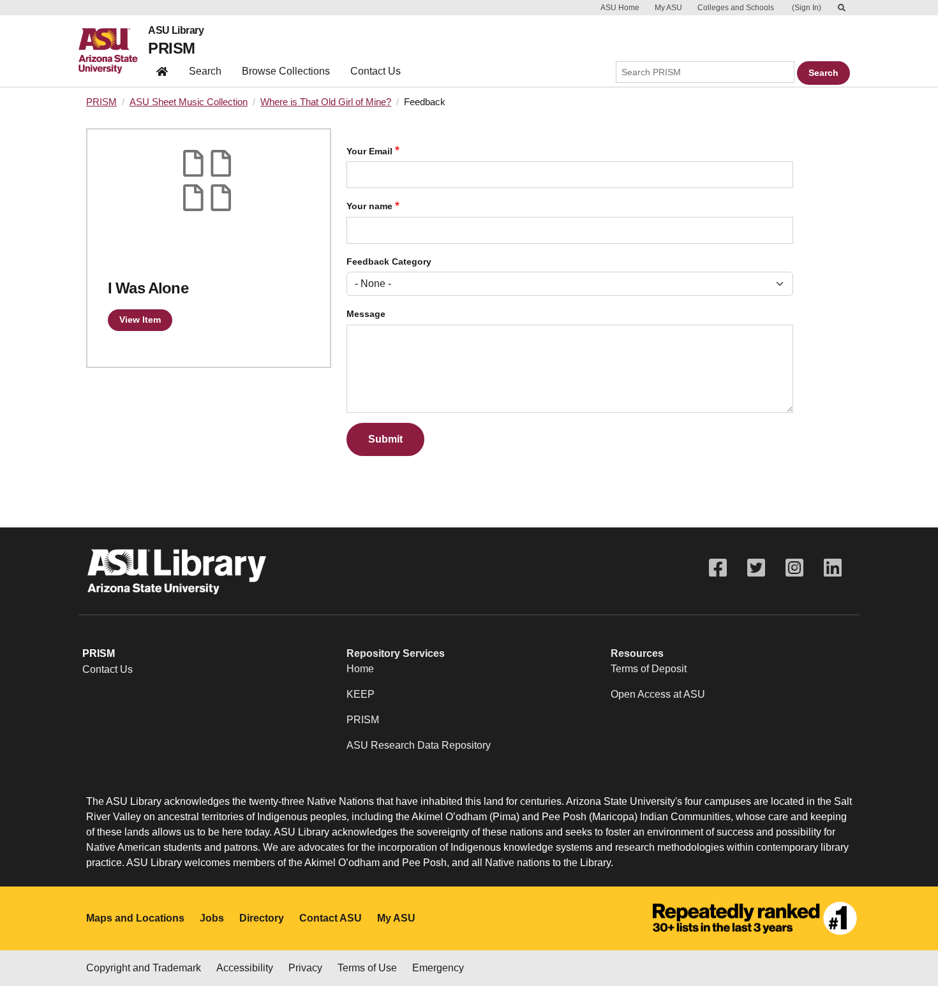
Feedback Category (388, 262)
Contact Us (375, 71)
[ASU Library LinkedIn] (833, 568)
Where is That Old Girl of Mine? (325, 102)
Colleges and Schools (735, 7)
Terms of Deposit (649, 668)
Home (360, 668)
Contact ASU (330, 918)
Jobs (212, 918)
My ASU (668, 7)
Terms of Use (367, 967)
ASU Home (619, 7)
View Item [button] (140, 319)
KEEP (360, 694)
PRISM (171, 48)
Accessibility (244, 967)
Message (365, 314)
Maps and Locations (135, 918)
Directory (261, 918)
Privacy (305, 967)
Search (205, 71)
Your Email (369, 151)
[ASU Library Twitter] (756, 568)
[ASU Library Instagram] (794, 568)
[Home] (113, 51)
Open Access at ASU (658, 694)
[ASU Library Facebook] (718, 568)
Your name (369, 206)
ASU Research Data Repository (418, 745)
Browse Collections (286, 71)
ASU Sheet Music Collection (189, 102)
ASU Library (176, 31)
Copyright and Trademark (143, 967)
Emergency (438, 967)
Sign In (806, 7)
